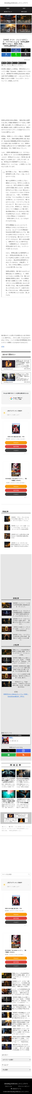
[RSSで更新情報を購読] (17, 741)
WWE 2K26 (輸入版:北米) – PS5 (16, 436)
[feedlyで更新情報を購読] (15, 741)
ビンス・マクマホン (18, 65)
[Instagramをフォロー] (13, 741)
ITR (3, 346)
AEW (9, 62)
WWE (4, 62)
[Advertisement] (16, 100)
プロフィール (8, 1086)
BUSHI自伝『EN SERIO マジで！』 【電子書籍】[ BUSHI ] (16, 479)
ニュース (15, 62)
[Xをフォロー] (10, 741)
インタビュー (23, 62)
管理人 (11, 737)
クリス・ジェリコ (7, 65)
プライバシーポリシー (23, 1086)
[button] (26, 55)
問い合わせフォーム (16, 1088)
